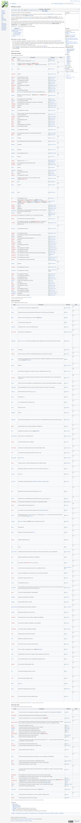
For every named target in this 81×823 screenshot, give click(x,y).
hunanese (13, 162)
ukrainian (13, 288)
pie (12, 546)
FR (76, 72)
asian (12, 78)
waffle (12, 683)
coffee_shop (13, 387)
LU (66, 73)
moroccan (13, 228)
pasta (12, 527)
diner (12, 743)
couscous (13, 391)
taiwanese (13, 278)
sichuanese (13, 252)
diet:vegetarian (43, 510)
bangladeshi (13, 85)
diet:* (68, 51)
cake (12, 359)
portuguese (13, 242)
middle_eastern (14, 215)
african (12, 60)
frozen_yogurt (13, 457)
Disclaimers (26, 820)
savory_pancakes (14, 606)
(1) (32, 60)
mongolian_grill (14, 780)
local (12, 776)
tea (12, 671)
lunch (68, 62)
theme (14, 810)
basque (12, 86)
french (12, 137)
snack (12, 785)
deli (12, 735)
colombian (13, 116)
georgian (13, 144)
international (13, 774)
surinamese (13, 270)
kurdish (12, 192)
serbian (12, 251)
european (13, 133)
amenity (68, 49)
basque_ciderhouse (14, 722)
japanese (13, 178)
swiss (12, 275)
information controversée (27, 18)
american (13, 63)
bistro (12, 725)
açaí (12, 307)
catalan (12, 110)
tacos (12, 658)
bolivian (12, 91)
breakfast (69, 61)
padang (12, 218)
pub (12, 782)
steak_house (13, 789)
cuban (12, 119)
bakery (12, 712)
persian (12, 238)
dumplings (13, 412)
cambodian (13, 103)
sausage (12, 601)
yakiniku (12, 797)
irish (12, 171)
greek (12, 156)
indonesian (13, 170)
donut (12, 407)
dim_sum (13, 740)
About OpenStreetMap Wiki (20, 820)
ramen (12, 582)
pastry (12, 532)
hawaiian (13, 160)
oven (24, 562)
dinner (68, 64)
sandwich (13, 597)
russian (12, 246)
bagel (12, 317)
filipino (12, 134)
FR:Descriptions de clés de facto (43, 813)
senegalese (13, 249)
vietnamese (13, 293)
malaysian (13, 208)
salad (12, 592)
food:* (68, 58)
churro (12, 383)
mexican (12, 212)
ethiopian (13, 129)
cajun (12, 102)
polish (12, 241)
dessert (12, 736)
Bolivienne (19, 91)
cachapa (12, 353)
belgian (12, 90)
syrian (12, 277)
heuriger (12, 764)
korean (12, 184)
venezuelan (13, 291)
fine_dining (13, 745)
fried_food (13, 749)
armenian (13, 77)
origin (68, 56)
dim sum (47, 739)
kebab (12, 498)
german (12, 149)
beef (12, 322)
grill (12, 762)
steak (12, 649)
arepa (12, 312)
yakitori (12, 696)
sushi (12, 654)
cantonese (13, 105)
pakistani (13, 236)
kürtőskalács (13, 501)
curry (12, 402)
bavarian (12, 88)
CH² (74, 72)
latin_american (14, 201)
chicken (12, 365)
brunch (12, 730)
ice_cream (13, 481)
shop (48, 14)
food (26, 43)
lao (12, 198)
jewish (12, 181)
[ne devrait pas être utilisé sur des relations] (72, 43)
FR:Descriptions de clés (33, 813)
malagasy (13, 206)
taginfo (67, 72)
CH (72, 72)
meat (12, 510)
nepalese (13, 233)
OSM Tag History (68, 78)
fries (12, 452)
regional (12, 784)
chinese (12, 114)
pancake (12, 521)
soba (12, 633)
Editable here (30, 297)
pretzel (12, 577)
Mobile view (30, 820)
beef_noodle (13, 331)
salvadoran (13, 247)
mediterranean (14, 210)
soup (12, 638)
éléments (73, 36)
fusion (12, 760)
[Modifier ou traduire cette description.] (72, 33)
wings (12, 688)
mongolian (13, 222)
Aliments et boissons (72, 35)
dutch (12, 124)
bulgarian (13, 100)
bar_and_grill (13, 715)
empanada (13, 419)
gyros (12, 468)
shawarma (13, 617)
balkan (12, 83)
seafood (12, 612)
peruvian (12, 239)
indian (12, 167)
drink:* (68, 60)
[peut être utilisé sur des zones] (71, 41)
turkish (12, 286)
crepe (12, 396)
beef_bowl (13, 326)
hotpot (12, 769)
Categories (13, 813)
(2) (34, 60)
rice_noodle (13, 587)
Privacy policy (13, 820)
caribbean (13, 107)
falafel (12, 426)
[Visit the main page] (4, 4)
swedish (12, 273)
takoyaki (12, 664)
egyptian (12, 126)
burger (12, 349)
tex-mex (12, 280)
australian (13, 80)
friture (12, 756)
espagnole (33, 91)
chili (12, 371)
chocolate (13, 377)
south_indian (13, 257)
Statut (66, 65)
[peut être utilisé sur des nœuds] (71, 38)
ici (22, 298)
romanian (13, 244)
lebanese (13, 205)
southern (13, 259)
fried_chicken (13, 447)
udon (12, 678)
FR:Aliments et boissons (54, 813)
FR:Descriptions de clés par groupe (22, 813)
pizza (12, 562)
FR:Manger (61, 813)
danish (12, 122)
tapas (12, 794)
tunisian (12, 285)
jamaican (13, 175)
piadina (12, 539)
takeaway (68, 50)
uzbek (12, 290)
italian (12, 173)
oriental (12, 234)
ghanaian (13, 153)
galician (12, 141)
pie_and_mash (14, 551)
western (12, 295)
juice (12, 491)
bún (31, 515)
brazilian (12, 95)
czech (12, 121)
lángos (12, 505)
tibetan (12, 283)
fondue (12, 441)
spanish (12, 263)
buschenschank (14, 733)
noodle (12, 515)
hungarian (13, 164)
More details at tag (69, 69)
